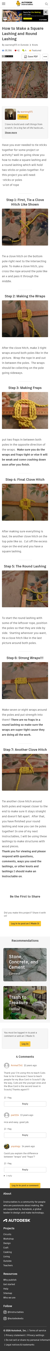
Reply (25, 1103)
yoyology (15, 1146)
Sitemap (7, 1293)
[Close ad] (45, 12)
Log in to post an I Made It (25, 923)
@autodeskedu (15, 1318)
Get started (9, 1284)
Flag (9, 1097)
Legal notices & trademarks (20, 1344)
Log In (25, 1043)
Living (6, 1256)
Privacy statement (15, 1335)
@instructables (16, 1312)
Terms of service (37, 1330)
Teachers (8, 1265)
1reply (9, 1175)
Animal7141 (16, 1065)
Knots (35, 45)
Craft (5, 1247)
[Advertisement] (25, 16)
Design (7, 1243)
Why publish (10, 1279)
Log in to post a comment (25, 1185)
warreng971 (11, 45)
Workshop (8, 1238)
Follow (23, 116)
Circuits (7, 1234)
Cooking (7, 1252)
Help (5, 1288)
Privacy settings (35, 1335)
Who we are (9, 1297)
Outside (24, 45)
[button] (3, 3)
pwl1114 (15, 1115)
